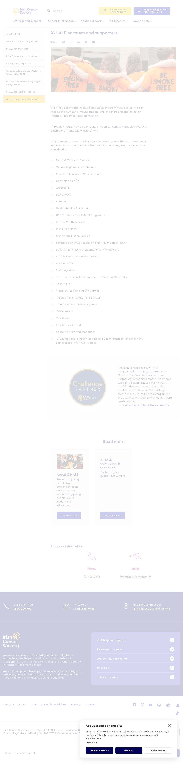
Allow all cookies (100, 750)
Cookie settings (158, 750)
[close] (169, 725)
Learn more (91, 742)
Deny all (128, 750)
